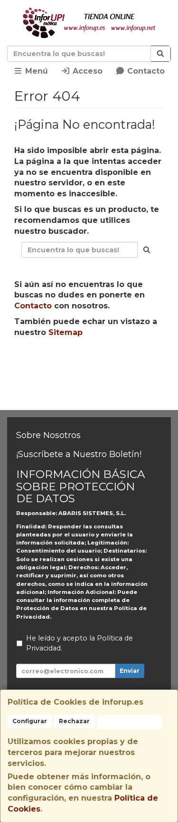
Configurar (29, 721)
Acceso (86, 71)
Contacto (145, 71)
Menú (35, 71)
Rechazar (74, 721)
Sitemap (65, 332)
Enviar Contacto (93, 380)
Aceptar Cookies (129, 722)
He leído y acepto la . (79, 643)
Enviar (130, 670)
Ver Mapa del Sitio (93, 397)
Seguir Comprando (93, 362)
